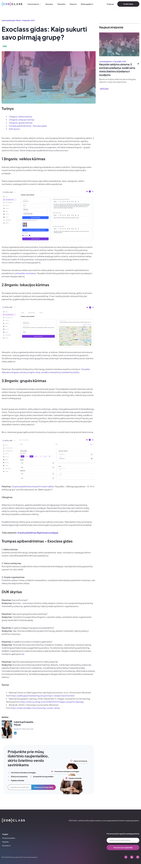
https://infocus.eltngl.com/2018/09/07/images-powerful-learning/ (52, 701)
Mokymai (73, 4)
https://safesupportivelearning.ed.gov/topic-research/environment (43, 695)
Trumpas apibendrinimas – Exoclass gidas (28, 126)
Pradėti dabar (128, 4)
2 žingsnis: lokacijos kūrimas (21, 119)
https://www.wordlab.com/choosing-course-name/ (35, 708)
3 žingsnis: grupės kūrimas (21, 122)
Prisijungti (110, 4)
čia (22, 654)
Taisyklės (5, 842)
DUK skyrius (14, 129)
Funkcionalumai (33, 4)
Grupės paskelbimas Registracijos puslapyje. (38, 532)
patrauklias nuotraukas (25, 273)
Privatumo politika (8, 838)
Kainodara (49, 4)
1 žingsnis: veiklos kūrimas (20, 116)
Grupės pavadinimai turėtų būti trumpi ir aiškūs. (33, 486)
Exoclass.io (6, 845)
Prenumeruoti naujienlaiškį (43, 787)
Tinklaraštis (61, 4)
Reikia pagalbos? (87, 4)
